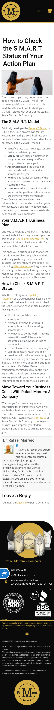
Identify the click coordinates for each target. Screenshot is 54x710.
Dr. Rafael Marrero (18, 440)
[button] (39, 11)
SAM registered (22, 266)
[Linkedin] (50, 11)
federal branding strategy (30, 239)
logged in (21, 502)
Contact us (40, 417)
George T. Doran (37, 128)
